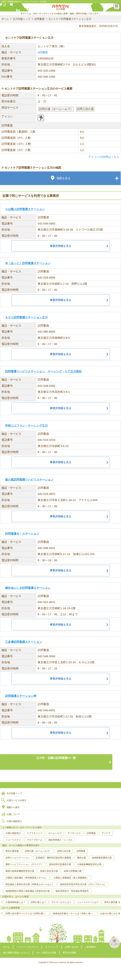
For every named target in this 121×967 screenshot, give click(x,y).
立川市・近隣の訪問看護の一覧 (56, 757)
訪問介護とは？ (38, 902)
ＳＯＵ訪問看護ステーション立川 (26, 317)
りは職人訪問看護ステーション (25, 209)
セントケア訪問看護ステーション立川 (69, 19)
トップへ (114, 944)
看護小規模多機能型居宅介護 (20, 871)
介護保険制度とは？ (15, 902)
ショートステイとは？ (88, 902)
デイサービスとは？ (61, 902)
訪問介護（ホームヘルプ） (38, 851)
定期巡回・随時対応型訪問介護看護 (53, 857)
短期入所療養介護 (72, 871)
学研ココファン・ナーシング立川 (26, 425)
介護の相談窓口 (14, 821)
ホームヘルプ (55, 833)
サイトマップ (51, 947)
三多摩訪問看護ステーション (23, 641)
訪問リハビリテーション (18, 857)
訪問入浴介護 (63, 851)
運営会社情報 (69, 952)
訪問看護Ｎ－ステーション (22, 533)
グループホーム (34, 839)
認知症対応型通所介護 (60, 864)
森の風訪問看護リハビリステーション (29, 479)
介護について (13, 814)
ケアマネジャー (34, 833)
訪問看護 (39, 19)
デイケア (106, 833)
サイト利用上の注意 (46, 952)
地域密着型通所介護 (102, 857)
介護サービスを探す (16, 800)
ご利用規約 (90, 947)
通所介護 (81, 857)
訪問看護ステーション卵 (20, 695)
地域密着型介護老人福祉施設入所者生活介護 (28, 891)
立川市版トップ (21, 19)
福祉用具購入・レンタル (60, 839)
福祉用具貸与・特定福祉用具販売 (72, 891)
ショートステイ (13, 839)
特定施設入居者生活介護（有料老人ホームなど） (30, 884)
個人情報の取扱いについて (16, 952)
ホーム (5, 19)
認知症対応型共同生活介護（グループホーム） (83, 884)
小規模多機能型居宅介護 (89, 864)
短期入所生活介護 (49, 871)
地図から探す (13, 807)
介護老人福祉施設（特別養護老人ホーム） (26, 877)
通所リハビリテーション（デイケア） (24, 864)
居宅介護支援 (12, 851)
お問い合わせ (71, 947)
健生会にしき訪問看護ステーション (28, 587)
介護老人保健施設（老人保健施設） (71, 877)
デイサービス (74, 833)
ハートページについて (27, 947)
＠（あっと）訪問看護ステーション (28, 263)
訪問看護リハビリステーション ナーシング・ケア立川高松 (43, 371)
